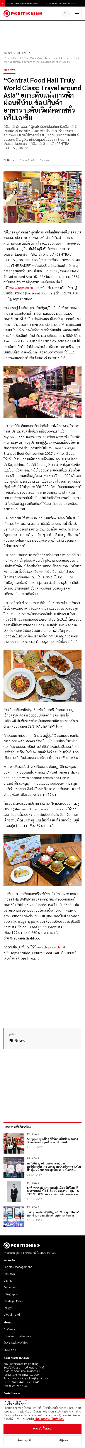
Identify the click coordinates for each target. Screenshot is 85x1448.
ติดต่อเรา (9, 1329)
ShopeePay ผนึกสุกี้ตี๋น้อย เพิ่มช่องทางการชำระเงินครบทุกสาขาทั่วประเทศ (52, 1140)
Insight (7, 1308)
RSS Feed (9, 1350)
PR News (22, 53)
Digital (7, 1280)
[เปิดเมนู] (77, 13)
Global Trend (11, 1314)
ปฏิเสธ (63, 1440)
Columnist (9, 1287)
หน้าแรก (7, 53)
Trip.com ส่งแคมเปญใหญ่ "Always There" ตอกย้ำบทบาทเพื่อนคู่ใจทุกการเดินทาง (53, 1214)
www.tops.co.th (21, 288)
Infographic (11, 1294)
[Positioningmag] (22, 13)
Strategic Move (13, 1301)
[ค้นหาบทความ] (66, 13)
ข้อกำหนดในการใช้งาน (16, 1343)
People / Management (17, 1267)
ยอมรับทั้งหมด (42, 1428)
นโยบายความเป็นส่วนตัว (17, 1336)
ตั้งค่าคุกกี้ (24, 1440)
